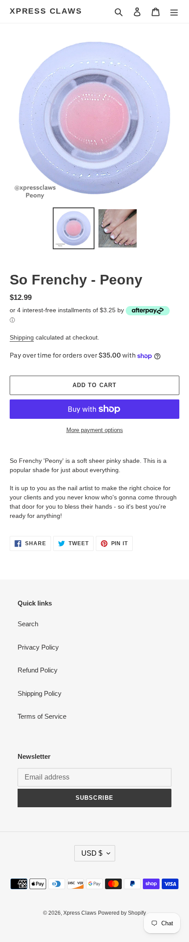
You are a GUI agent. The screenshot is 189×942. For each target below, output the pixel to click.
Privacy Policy (38, 647)
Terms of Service (42, 716)
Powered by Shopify (122, 913)
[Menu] (174, 11)
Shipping (22, 337)
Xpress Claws (46, 11)
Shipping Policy (40, 693)
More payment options (94, 430)
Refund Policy (38, 670)
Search (28, 624)
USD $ (91, 853)
